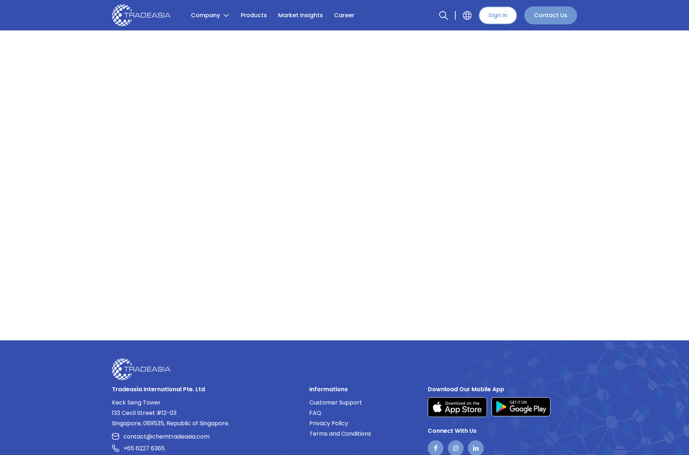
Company (205, 15)
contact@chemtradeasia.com (166, 436)
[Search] (443, 15)
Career (344, 15)
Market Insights (300, 15)
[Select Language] (467, 15)
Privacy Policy (328, 423)
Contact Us (550, 15)
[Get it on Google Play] (520, 407)
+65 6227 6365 (144, 448)
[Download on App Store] (457, 407)
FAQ (315, 413)
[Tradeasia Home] (141, 369)
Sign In (497, 15)
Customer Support (335, 402)
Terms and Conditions (340, 434)
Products (254, 15)
